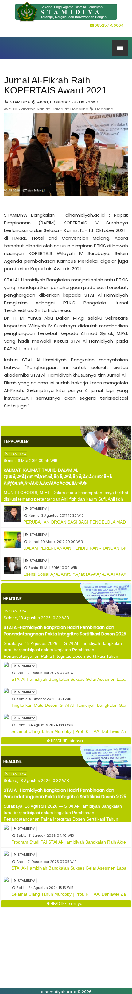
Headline (78, 109)
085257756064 (109, 25)
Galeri (56, 109)
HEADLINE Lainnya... (68, 740)
